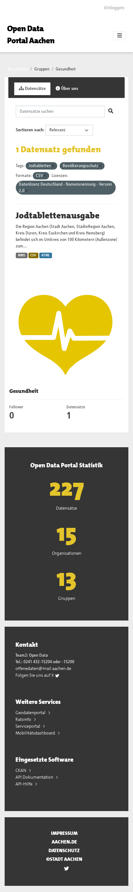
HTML (45, 255)
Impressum (64, 833)
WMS (21, 255)
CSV (33, 255)
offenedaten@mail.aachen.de (43, 668)
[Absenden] (110, 111)
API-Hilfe (24, 784)
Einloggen (114, 8)
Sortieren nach (29, 130)
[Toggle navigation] (119, 35)
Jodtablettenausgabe (58, 215)
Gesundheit (66, 69)
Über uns (69, 88)
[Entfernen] (53, 166)
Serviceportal (28, 726)
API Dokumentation (34, 777)
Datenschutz (64, 850)
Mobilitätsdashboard (35, 733)
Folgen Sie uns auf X (35, 675)
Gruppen (41, 69)
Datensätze (35, 88)
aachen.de (64, 842)
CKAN (21, 770)
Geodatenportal (30, 712)
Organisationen (66, 553)
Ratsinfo (23, 719)
